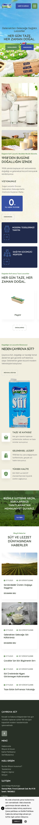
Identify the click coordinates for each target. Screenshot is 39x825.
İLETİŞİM (19, 517)
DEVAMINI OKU (10, 593)
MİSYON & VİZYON (10, 372)
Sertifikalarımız (8, 755)
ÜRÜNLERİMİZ (12, 47)
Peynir (18, 314)
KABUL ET (17, 821)
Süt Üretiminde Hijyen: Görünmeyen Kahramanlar (16, 675)
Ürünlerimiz (19, 327)
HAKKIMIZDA (27, 47)
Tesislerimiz (6, 769)
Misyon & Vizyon (8, 749)
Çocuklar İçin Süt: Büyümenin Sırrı (19, 660)
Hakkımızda (6, 746)
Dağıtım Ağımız (23, 6)
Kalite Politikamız (8, 752)
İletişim (4, 775)
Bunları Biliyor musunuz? (12, 766)
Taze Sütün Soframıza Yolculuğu (19, 689)
